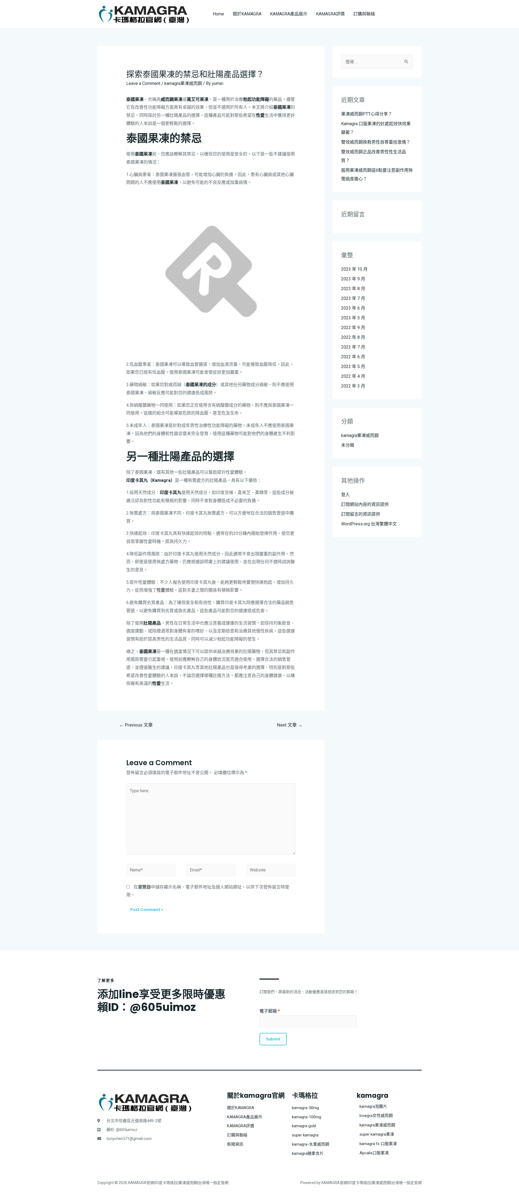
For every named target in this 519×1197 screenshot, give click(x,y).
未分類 (347, 445)
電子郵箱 (270, 1011)
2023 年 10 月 (354, 269)
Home (218, 13)
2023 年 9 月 (353, 278)
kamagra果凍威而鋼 (183, 83)
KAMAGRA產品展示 (288, 13)
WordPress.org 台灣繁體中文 (369, 523)
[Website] (270, 870)
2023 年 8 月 (353, 288)
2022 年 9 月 (353, 327)
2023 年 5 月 (353, 317)
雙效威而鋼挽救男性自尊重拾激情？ (375, 142)
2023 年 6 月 (353, 308)
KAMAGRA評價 (330, 13)
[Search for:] (377, 61)
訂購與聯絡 (364, 13)
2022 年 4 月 (353, 376)
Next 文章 (289, 725)
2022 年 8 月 (353, 337)
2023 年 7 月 (353, 298)
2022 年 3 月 (353, 386)
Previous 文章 (136, 725)
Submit (273, 1039)
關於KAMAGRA (247, 13)
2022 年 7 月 (353, 347)
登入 (345, 494)
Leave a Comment (143, 83)
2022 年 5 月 (353, 366)
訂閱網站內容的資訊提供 (365, 504)
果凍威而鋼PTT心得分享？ (366, 114)
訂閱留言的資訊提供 (360, 514)
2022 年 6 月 (353, 356)
